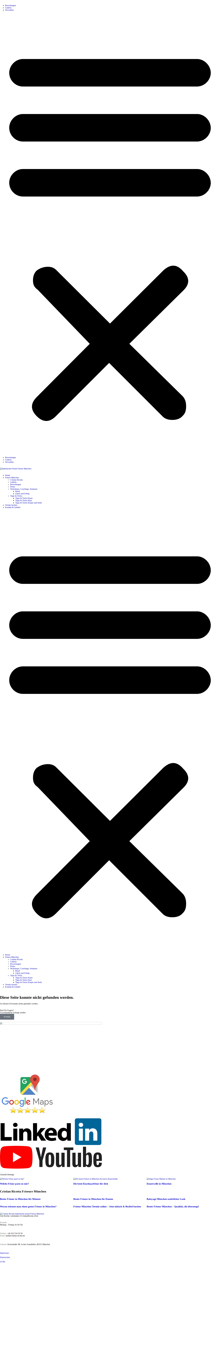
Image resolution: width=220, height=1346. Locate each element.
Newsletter (9, 10)
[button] (110, 233)
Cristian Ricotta (16, 480)
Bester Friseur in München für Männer (20, 1199)
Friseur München (12, 477)
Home (7, 475)
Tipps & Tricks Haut (23, 500)
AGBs (2, 1262)
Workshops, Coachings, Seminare (23, 489)
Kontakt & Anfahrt (12, 507)
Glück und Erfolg (22, 494)
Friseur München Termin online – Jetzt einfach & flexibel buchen (107, 1206)
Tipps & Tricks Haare (24, 498)
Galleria (8, 8)
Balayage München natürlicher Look (166, 1199)
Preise (12, 487)
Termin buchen (11, 505)
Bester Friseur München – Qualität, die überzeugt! (173, 1206)
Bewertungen (10, 5)
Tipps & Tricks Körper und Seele (28, 503)
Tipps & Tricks (16, 496)
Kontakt (7, 1017)
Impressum (4, 1253)
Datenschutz (5, 1257)
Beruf (17, 491)
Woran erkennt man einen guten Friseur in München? (28, 1206)
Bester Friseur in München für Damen (93, 1199)
